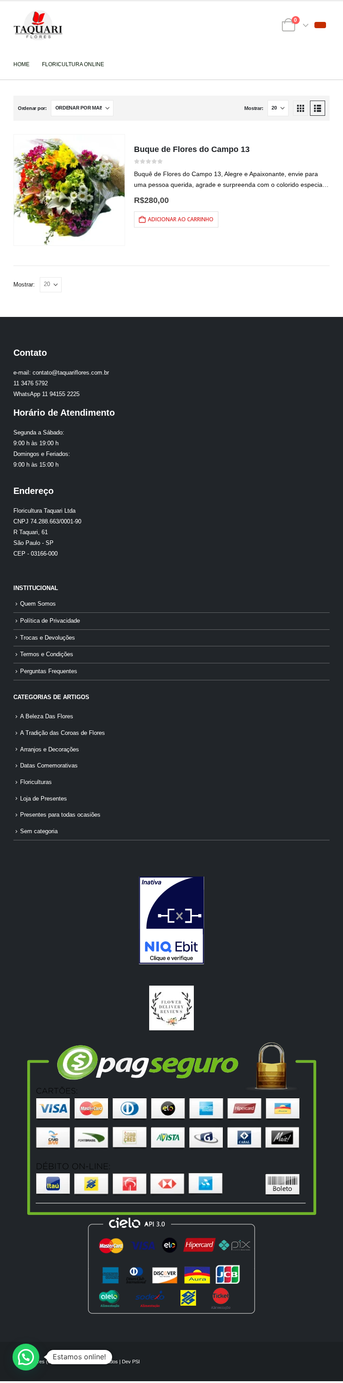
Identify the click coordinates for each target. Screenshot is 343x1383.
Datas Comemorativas (49, 766)
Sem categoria (39, 831)
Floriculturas (36, 782)
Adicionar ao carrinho (180, 219)
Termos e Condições (46, 654)
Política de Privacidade (50, 621)
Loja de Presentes (43, 799)
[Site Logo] (38, 25)
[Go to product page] (69, 190)
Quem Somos (38, 604)
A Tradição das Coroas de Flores (62, 733)
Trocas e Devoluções (47, 638)
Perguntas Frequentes (48, 671)
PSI (136, 1361)
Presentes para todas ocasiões (60, 815)
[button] (320, 25)
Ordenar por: (32, 108)
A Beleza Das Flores (46, 716)
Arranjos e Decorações (49, 749)
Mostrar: (253, 108)
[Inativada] (171, 920)
